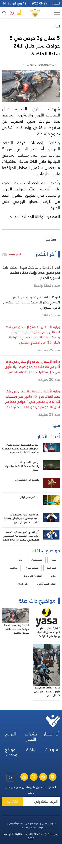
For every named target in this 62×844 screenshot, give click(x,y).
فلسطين (37, 559)
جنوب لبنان (32, 567)
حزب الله (51, 567)
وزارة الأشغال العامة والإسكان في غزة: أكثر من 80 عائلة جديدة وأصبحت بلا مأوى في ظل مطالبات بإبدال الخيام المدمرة (32, 366)
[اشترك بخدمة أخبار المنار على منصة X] (33, 777)
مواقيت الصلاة (37, 827)
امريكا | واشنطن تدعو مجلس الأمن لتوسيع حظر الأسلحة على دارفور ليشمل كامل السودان (31, 302)
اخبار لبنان (23, 583)
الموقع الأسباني (16, 823)
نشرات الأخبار (31, 736)
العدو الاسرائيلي (46, 583)
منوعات (51, 749)
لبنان (56, 26)
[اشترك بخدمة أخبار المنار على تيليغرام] (52, 777)
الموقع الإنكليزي (49, 823)
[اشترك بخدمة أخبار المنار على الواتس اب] (43, 777)
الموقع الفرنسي (32, 823)
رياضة (31, 749)
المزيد (56, 426)
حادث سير (50, 239)
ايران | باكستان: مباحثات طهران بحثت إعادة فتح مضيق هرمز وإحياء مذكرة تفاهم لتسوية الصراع (31, 272)
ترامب (13, 567)
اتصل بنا (25, 827)
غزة (21, 559)
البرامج (10, 734)
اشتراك (12, 801)
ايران (53, 575)
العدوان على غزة (33, 575)
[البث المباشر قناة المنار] (24, 777)
